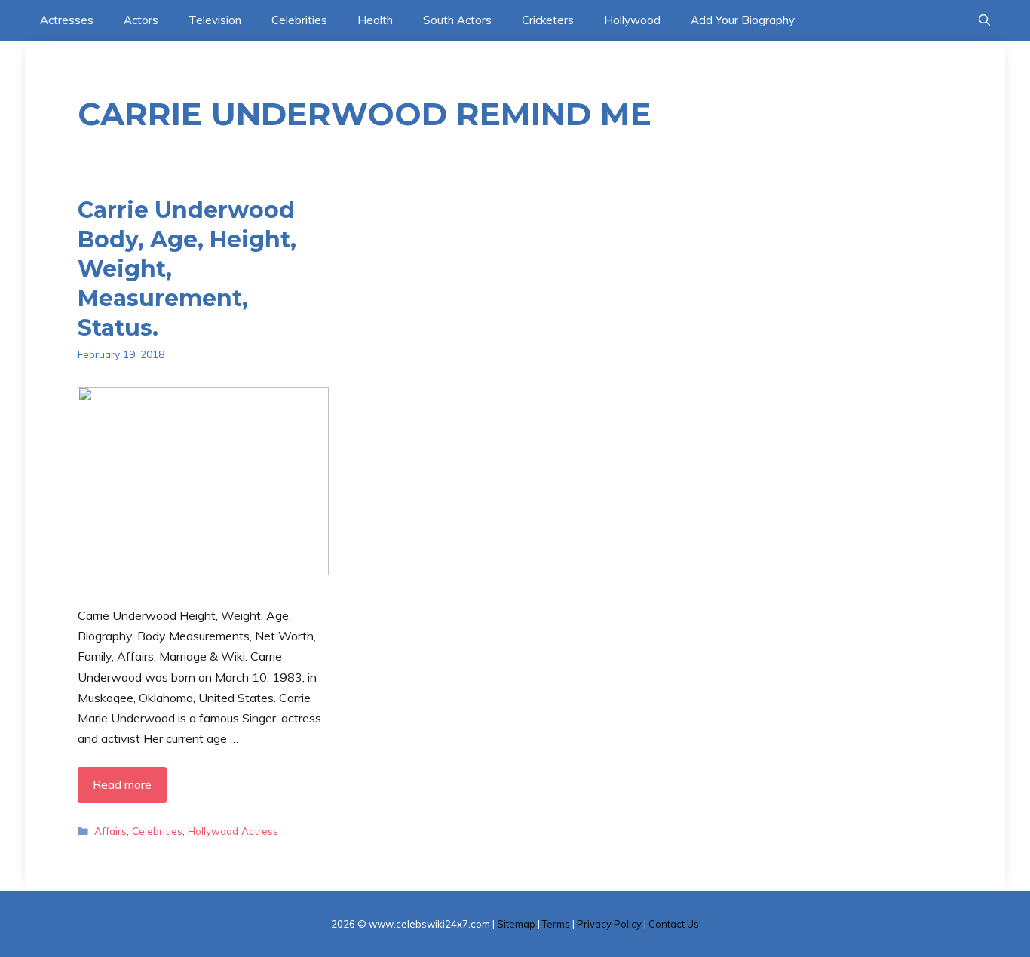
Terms (556, 924)
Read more (122, 784)
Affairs (110, 830)
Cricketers (548, 20)
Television (215, 20)
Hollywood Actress (233, 830)
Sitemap (516, 924)
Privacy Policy (609, 924)
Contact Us (673, 924)
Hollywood (632, 20)
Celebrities (299, 20)
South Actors (457, 20)
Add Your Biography (743, 20)
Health (375, 20)
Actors (141, 20)
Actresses (66, 20)
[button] (984, 20)
